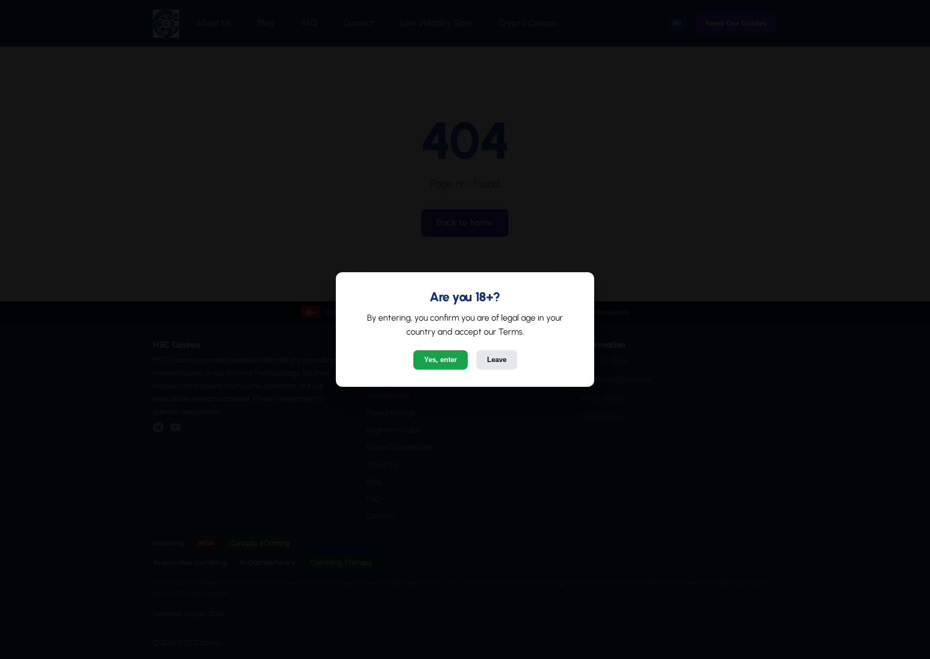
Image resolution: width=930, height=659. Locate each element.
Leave (496, 360)
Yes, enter (440, 360)
